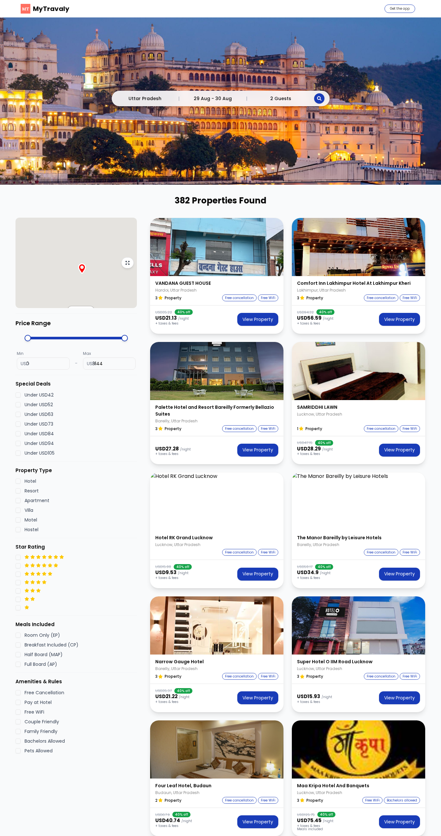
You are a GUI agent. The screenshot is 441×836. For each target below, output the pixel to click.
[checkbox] (18, 394)
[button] (216, 247)
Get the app (400, 8)
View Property (257, 319)
